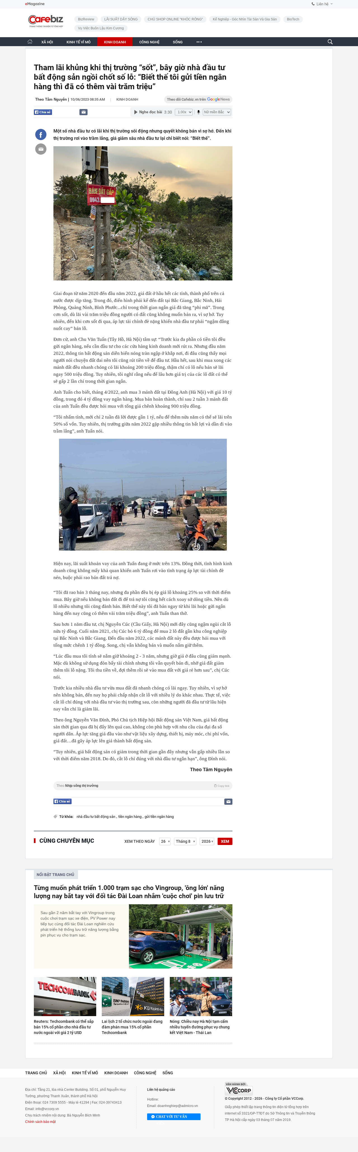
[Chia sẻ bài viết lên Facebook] (40, 134)
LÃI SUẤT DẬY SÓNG (121, 19)
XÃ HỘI (47, 42)
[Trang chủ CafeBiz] (29, 41)
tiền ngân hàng (130, 817)
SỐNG (178, 42)
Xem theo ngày (139, 841)
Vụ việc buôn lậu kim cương (101, 28)
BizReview (86, 19)
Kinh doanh (127, 99)
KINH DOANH (115, 42)
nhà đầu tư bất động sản (96, 817)
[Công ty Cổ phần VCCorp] (239, 1089)
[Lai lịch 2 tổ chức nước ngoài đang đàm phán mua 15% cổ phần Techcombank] (133, 996)
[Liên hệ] (83, 112)
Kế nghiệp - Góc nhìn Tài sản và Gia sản (245, 19)
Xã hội (59, 1073)
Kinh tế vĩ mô (85, 1073)
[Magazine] (34, 4)
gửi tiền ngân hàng (159, 817)
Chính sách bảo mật (40, 1122)
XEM (225, 841)
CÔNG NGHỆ (149, 42)
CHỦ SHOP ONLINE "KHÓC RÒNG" (175, 19)
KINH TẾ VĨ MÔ (79, 42)
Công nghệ (145, 1073)
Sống (167, 1073)
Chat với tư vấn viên (171, 1117)
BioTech (293, 19)
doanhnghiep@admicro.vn (177, 1106)
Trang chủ (36, 1073)
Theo (142, 786)
